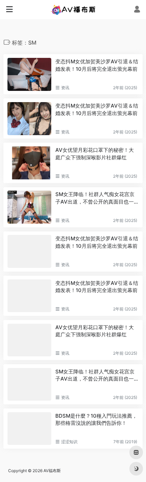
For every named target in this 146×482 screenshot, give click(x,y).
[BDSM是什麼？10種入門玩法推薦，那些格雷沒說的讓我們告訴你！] (29, 428)
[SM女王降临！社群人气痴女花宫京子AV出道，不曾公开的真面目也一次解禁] (29, 207)
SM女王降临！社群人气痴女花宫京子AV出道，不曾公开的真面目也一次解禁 (94, 198)
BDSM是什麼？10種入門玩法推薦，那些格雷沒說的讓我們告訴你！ (96, 419)
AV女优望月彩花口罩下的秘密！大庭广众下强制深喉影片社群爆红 (94, 153)
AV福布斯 (52, 470)
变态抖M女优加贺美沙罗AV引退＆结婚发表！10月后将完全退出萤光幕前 (96, 65)
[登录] (137, 10)
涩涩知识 (69, 441)
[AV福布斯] (73, 9)
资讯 (65, 87)
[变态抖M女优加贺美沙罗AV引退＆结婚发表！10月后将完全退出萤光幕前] (29, 74)
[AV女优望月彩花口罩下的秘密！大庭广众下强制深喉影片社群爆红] (29, 162)
